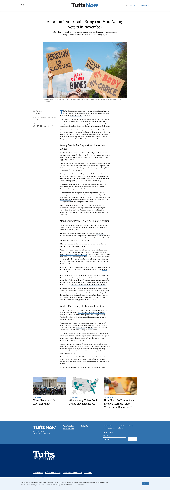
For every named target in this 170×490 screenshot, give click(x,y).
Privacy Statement (79, 485)
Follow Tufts (132, 5)
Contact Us (84, 426)
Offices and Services (52, 472)
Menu (23, 5)
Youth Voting (85, 18)
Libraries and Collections (72, 472)
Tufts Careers (38, 472)
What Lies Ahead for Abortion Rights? (44, 401)
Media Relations (68, 428)
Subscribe (144, 5)
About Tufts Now (68, 426)
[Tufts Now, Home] (85, 5)
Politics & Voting (75, 397)
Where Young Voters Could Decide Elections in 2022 (83, 401)
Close (145, 483)
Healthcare (37, 397)
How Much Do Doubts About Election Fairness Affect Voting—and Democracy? (119, 403)
